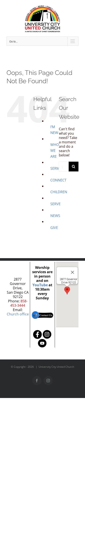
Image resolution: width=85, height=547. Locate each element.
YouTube (40, 285)
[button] (67, 290)
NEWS (55, 215)
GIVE (54, 227)
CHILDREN (58, 192)
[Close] (72, 272)
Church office (18, 314)
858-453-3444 (18, 303)
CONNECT (58, 180)
